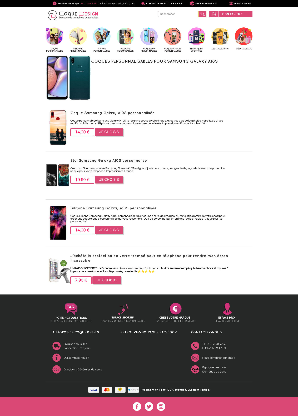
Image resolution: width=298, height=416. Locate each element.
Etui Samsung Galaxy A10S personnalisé (108, 160)
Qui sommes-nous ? (76, 357)
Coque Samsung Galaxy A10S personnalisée (112, 112)
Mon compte (242, 3)
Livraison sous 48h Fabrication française (77, 346)
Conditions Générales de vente (83, 369)
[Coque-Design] (73, 16)
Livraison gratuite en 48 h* (164, 3)
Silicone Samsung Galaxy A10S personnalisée (113, 208)
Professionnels (206, 3)
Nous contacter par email (218, 357)
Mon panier (232, 14)
